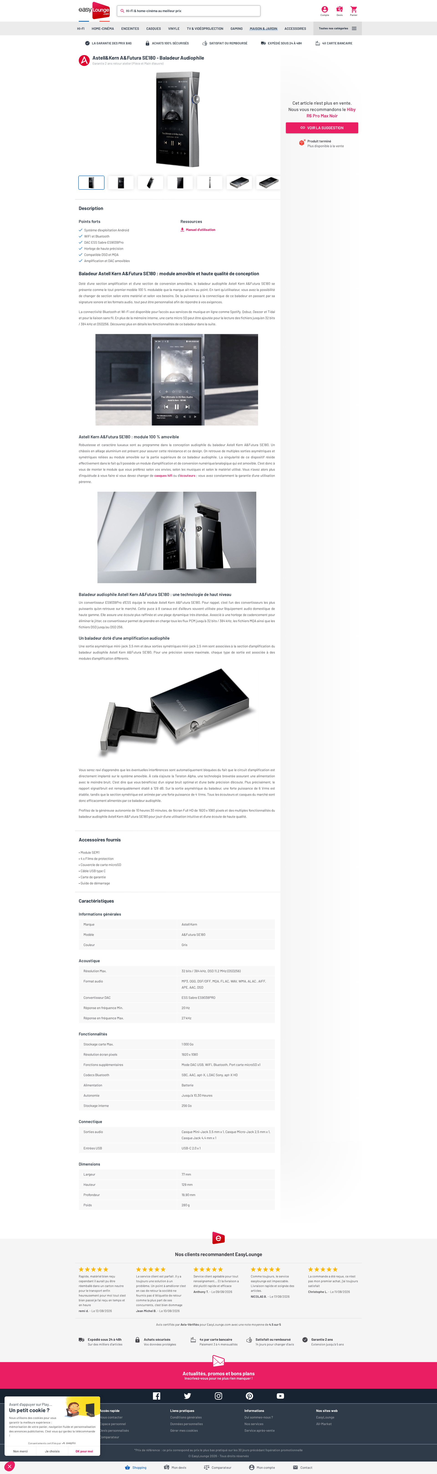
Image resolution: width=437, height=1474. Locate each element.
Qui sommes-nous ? (258, 1417)
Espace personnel (112, 1424)
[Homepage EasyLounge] (94, 10)
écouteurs (187, 475)
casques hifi (162, 475)
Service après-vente (259, 1430)
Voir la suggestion (325, 127)
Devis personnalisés (114, 1430)
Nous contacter (111, 1417)
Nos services (253, 1424)
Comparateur (109, 1437)
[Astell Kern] (84, 60)
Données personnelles (186, 1424)
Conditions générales (186, 1417)
